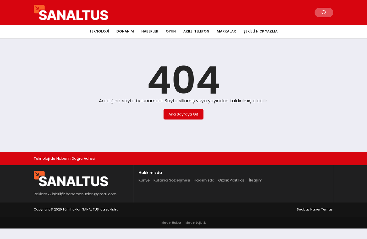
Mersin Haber (171, 222)
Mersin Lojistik (195, 222)
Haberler (149, 31)
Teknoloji (99, 31)
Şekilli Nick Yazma (260, 31)
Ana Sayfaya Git (183, 114)
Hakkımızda (204, 180)
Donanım (125, 31)
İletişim (255, 180)
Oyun (171, 31)
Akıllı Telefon (196, 31)
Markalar (226, 31)
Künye (144, 180)
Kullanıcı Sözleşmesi (172, 180)
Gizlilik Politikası (231, 180)
